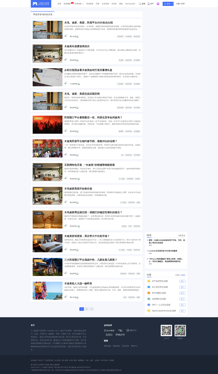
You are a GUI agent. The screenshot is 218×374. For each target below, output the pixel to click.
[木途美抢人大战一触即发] (47, 291)
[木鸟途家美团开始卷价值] (47, 196)
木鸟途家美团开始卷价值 (78, 188)
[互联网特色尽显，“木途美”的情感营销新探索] (47, 172)
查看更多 (181, 235)
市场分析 (123, 273)
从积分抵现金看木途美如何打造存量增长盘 (88, 70)
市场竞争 (120, 36)
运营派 (47, 365)
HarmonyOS (130, 4)
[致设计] (109, 335)
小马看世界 (73, 84)
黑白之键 (73, 36)
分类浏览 (77, 4)
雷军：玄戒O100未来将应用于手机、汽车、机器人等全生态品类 (167, 241)
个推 (86, 360)
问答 (97, 4)
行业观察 (137, 60)
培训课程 (67, 4)
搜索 (143, 4)
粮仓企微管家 (55, 365)
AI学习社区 (104, 360)
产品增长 (120, 84)
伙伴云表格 (73, 360)
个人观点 (122, 179)
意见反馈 (125, 346)
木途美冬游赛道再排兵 (77, 46)
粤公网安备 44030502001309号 (80, 367)
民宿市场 (137, 36)
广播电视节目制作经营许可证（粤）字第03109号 (47, 370)
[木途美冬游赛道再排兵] (47, 54)
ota (122, 155)
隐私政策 (107, 346)
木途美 (121, 60)
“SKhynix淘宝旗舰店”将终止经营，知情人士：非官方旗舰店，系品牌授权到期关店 (166, 260)
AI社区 (114, 4)
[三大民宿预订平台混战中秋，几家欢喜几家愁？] (47, 267)
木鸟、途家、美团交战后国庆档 (82, 93)
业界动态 (38, 23)
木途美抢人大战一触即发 (78, 283)
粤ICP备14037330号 (61, 367)
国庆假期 (120, 107)
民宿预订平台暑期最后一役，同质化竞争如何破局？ (93, 117)
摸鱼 (121, 4)
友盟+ (92, 360)
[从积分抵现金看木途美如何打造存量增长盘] (47, 77)
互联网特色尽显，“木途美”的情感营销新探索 (89, 164)
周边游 (124, 226)
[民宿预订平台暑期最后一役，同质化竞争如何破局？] (47, 125)
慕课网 (111, 360)
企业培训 (105, 4)
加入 (182, 281)
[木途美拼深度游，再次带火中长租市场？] (47, 243)
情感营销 (130, 179)
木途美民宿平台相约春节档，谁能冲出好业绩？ (90, 141)
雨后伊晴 (73, 60)
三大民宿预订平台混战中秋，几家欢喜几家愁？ (90, 259)
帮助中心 (134, 346)
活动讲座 (89, 4)
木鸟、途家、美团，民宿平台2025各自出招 (88, 22)
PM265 (40, 360)
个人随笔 (38, 47)
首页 (59, 4)
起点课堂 (58, 360)
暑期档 (121, 131)
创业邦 (97, 360)
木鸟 (130, 226)
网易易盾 (81, 360)
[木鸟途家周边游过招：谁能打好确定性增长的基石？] (47, 220)
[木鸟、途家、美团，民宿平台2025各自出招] (47, 30)
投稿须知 (116, 346)
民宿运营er (73, 179)
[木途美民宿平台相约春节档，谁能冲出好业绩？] (47, 148)
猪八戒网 (65, 360)
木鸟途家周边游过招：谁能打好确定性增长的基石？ (93, 212)
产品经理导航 (48, 360)
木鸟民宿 (129, 36)
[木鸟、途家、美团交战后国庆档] (47, 101)
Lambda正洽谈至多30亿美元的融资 (163, 251)
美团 (138, 202)
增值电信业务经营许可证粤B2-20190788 (78, 370)
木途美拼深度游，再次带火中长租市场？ (87, 236)
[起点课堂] (109, 330)
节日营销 (137, 107)
